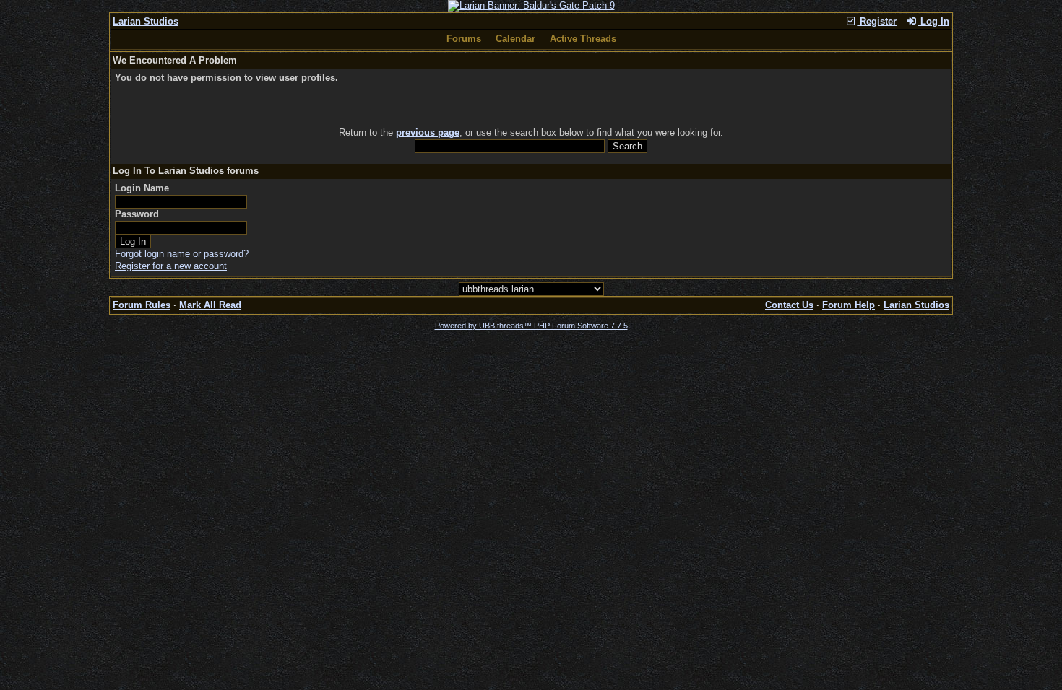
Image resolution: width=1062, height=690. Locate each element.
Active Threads (583, 38)
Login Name (142, 188)
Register (877, 21)
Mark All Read (210, 305)
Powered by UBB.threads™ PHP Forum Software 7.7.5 (531, 325)
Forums (463, 38)
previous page (427, 132)
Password (137, 214)
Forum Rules (141, 305)
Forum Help (848, 305)
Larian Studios (145, 21)
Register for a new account (171, 266)
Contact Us (789, 305)
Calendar (515, 38)
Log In (933, 21)
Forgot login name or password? (182, 253)
